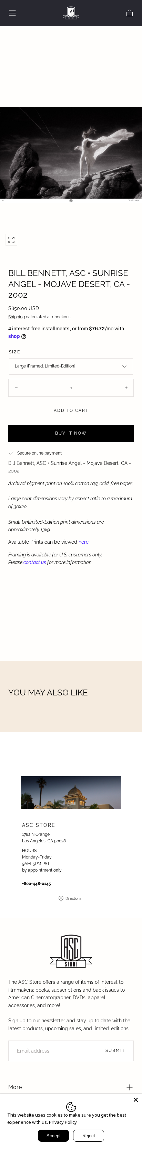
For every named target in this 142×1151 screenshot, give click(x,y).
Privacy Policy (63, 1122)
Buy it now (71, 433)
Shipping (16, 317)
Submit (115, 1050)
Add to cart (71, 410)
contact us (34, 562)
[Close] (135, 1099)
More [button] (15, 1087)
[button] (12, 13)
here (84, 542)
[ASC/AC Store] (71, 952)
